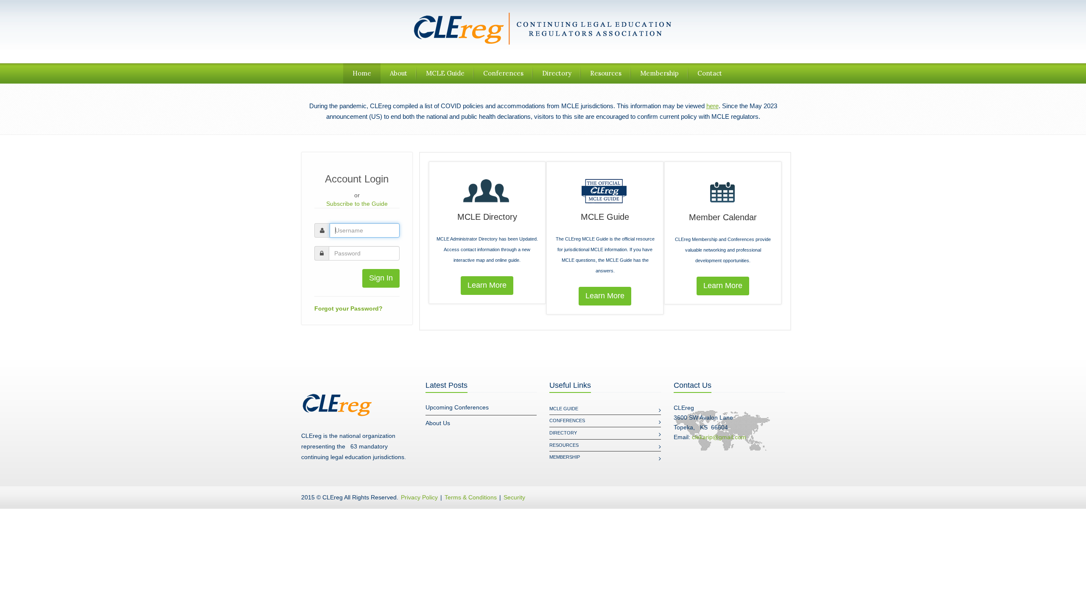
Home (362, 73)
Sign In (381, 278)
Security (514, 497)
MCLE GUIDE (563, 408)
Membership (659, 73)
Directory (556, 73)
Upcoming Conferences (457, 407)
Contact (709, 73)
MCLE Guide (445, 73)
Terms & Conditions (471, 497)
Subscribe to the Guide (357, 203)
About (398, 73)
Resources (605, 73)
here (712, 105)
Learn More (487, 285)
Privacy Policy (419, 497)
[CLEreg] (543, 27)
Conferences (503, 73)
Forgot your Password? (348, 308)
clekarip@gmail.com (719, 437)
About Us (437, 423)
